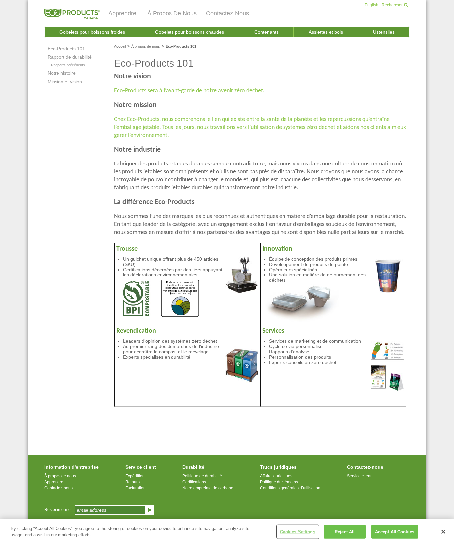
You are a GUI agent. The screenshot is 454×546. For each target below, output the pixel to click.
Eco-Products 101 (181, 46)
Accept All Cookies (394, 531)
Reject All (345, 531)
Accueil (120, 46)
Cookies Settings (297, 531)
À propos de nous (145, 46)
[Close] (443, 531)
